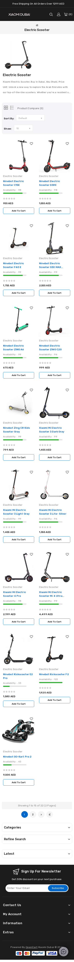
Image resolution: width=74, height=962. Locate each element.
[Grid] (6, 108)
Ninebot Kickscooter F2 (54, 674)
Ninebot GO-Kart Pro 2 (17, 756)
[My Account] (58, 14)
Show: (8, 128)
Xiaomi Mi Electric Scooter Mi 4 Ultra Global (51, 596)
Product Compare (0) (30, 108)
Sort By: (9, 118)
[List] (11, 108)
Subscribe (58, 888)
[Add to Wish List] (31, 143)
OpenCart (31, 947)
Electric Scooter (37, 30)
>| (49, 814)
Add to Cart (19, 210)
